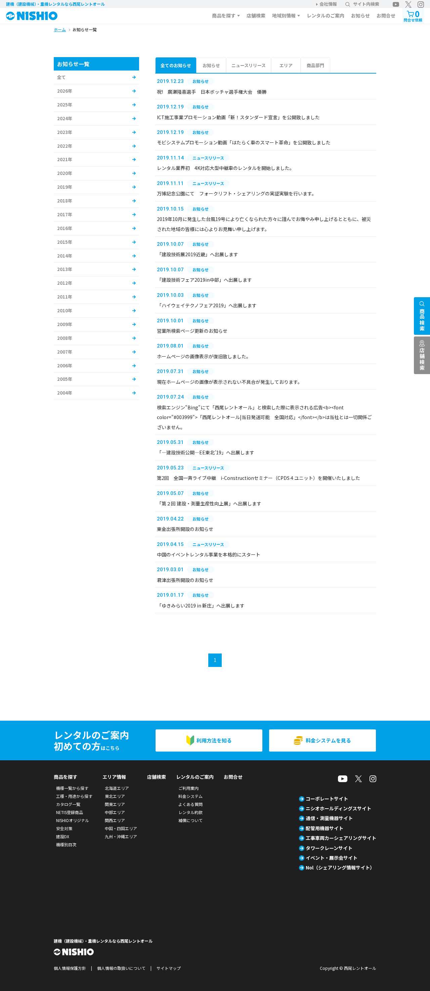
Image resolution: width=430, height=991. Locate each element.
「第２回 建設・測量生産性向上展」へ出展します (209, 503)
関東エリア (115, 804)
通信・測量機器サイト (329, 818)
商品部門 (315, 65)
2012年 (64, 283)
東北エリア (115, 796)
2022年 (64, 146)
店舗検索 (256, 15)
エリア (286, 65)
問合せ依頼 (413, 15)
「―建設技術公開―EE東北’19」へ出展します (205, 452)
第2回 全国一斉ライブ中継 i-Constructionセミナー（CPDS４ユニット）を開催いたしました (258, 478)
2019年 (64, 187)
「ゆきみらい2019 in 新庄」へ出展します (201, 605)
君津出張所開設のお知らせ (185, 580)
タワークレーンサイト (329, 848)
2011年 (64, 297)
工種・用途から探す (74, 796)
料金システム (190, 796)
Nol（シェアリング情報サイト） (340, 867)
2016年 (64, 228)
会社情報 (328, 4)
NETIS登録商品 (69, 812)
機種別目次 (66, 844)
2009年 (64, 324)
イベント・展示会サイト (331, 857)
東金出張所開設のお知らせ (185, 529)
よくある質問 (190, 804)
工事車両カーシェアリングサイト (341, 838)
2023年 (64, 132)
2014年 (64, 256)
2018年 (64, 200)
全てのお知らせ (176, 65)
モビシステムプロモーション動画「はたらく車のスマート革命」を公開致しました (244, 142)
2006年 (64, 365)
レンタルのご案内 (325, 15)
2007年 (64, 352)
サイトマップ (169, 968)
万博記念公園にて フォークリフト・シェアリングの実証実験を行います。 (236, 193)
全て (61, 77)
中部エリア (115, 812)
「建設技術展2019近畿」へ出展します (197, 254)
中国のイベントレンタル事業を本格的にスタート (208, 554)
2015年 (64, 242)
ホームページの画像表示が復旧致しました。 (204, 356)
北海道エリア (117, 788)
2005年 (64, 379)
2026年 (64, 91)
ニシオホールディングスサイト (338, 808)
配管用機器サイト (324, 828)
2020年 (64, 173)
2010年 (64, 310)
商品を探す (223, 15)
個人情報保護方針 (70, 968)
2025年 (64, 104)
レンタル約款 (190, 812)
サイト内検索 (366, 4)
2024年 (64, 118)
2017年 (64, 214)
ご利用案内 (188, 788)
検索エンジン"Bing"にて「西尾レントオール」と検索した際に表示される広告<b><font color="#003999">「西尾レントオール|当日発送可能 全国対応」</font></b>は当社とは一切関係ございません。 (264, 417)
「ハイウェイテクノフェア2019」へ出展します (207, 305)
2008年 (64, 338)
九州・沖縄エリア (121, 836)
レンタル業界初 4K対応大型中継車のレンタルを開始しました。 (225, 168)
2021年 (64, 159)
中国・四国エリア (121, 828)
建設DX (62, 836)
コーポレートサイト (327, 798)
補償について (190, 820)
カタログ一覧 (68, 804)
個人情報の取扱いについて (121, 968)
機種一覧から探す (72, 788)
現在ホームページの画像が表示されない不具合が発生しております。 (229, 381)
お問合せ (386, 15)
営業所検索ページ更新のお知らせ (192, 330)
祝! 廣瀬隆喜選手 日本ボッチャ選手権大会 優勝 (211, 91)
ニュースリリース (248, 65)
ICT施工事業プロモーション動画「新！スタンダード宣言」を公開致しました (238, 117)
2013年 (64, 269)
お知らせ (360, 15)
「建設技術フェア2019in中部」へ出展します (204, 279)
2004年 (64, 393)
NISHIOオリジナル (72, 820)
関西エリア (115, 820)
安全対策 (64, 828)
